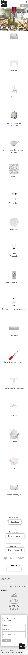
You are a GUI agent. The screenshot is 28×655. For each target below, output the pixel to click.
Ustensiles (14, 203)
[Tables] (14, 63)
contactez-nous (14, 569)
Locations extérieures (14, 389)
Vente (14, 468)
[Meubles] (14, 328)
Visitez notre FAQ (15, 566)
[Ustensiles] (14, 196)
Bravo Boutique (14, 495)
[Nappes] (14, 169)
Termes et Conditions (20, 652)
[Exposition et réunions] (14, 355)
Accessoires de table (14, 282)
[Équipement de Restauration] (14, 116)
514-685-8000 (4, 579)
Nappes (14, 176)
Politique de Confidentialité (7, 652)
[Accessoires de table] (14, 275)
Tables (14, 70)
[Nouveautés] (14, 37)
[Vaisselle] (14, 222)
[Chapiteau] (14, 408)
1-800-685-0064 (5, 578)
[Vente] (14, 461)
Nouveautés (14, 44)
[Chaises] (14, 90)
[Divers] (14, 434)
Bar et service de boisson (14, 309)
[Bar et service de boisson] (14, 302)
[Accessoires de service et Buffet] (14, 143)
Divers (14, 442)
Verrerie (14, 256)
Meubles (14, 336)
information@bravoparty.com (8, 583)
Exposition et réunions (14, 362)
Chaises (14, 97)
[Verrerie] (14, 249)
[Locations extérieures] (14, 381)
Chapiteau (14, 415)
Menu (24, 5)
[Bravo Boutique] (14, 487)
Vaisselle (14, 229)
